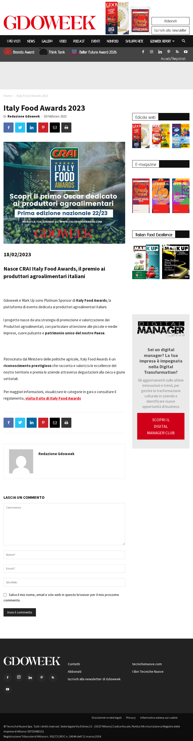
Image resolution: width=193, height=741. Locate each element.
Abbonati (170, 21)
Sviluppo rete (134, 41)
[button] (183, 41)
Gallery (47, 41)
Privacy (131, 717)
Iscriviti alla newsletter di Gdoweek (94, 679)
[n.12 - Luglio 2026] (117, 19)
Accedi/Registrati (173, 58)
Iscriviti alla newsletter (170, 30)
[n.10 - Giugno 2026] (180, 137)
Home (8, 96)
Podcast (78, 41)
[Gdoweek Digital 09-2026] (180, 193)
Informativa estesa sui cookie (158, 717)
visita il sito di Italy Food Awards (53, 398)
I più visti (13, 41)
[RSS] (177, 50)
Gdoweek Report (160, 41)
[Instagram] (151, 50)
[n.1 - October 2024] (175, 262)
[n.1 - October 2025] (146, 262)
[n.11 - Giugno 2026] (160, 137)
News (31, 41)
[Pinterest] (168, 50)
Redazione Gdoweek (24, 116)
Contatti (74, 664)
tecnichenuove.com (147, 664)
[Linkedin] (160, 50)
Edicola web (145, 117)
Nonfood (112, 41)
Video (62, 41)
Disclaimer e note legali (107, 717)
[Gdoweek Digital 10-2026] (160, 193)
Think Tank (57, 52)
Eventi (95, 41)
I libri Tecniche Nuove (148, 671)
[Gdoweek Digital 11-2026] (140, 27)
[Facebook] (143, 50)
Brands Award (23, 52)
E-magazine (145, 164)
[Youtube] (185, 50)
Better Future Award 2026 (98, 52)
